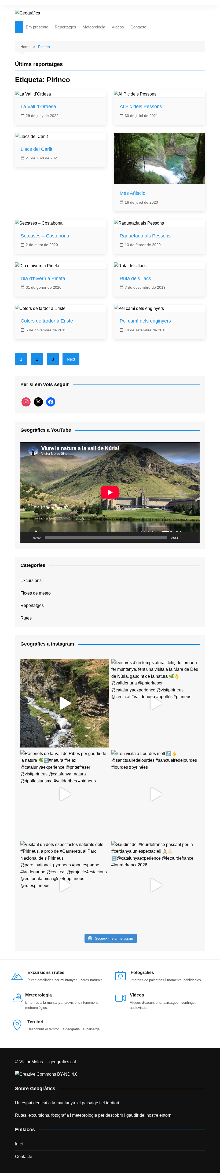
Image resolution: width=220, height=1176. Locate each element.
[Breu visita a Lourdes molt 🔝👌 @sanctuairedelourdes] (155, 794)
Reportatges (65, 27)
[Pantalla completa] (192, 537)
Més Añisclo (132, 193)
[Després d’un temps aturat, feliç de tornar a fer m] (155, 703)
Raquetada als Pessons (145, 236)
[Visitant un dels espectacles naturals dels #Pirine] (64, 885)
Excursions (31, 580)
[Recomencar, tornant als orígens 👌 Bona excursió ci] (64, 703)
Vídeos (118, 27)
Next (71, 359)
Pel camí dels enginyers (145, 321)
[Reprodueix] (27, 537)
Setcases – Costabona (45, 236)
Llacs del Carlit (36, 149)
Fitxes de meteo (35, 593)
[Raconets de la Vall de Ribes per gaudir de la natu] (64, 794)
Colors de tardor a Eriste (47, 321)
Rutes (26, 618)
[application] (110, 492)
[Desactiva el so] (184, 537)
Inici (19, 1144)
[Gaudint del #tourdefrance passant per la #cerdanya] (155, 885)
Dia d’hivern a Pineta (43, 278)
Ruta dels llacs (135, 278)
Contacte (138, 27)
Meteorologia (94, 27)
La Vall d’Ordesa (38, 106)
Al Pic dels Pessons (141, 106)
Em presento (37, 27)
